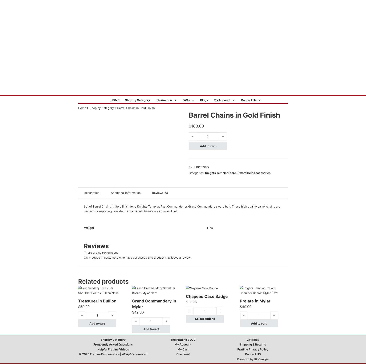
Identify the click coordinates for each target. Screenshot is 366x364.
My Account (222, 100)
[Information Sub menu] (175, 100)
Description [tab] (92, 193)
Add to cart (208, 146)
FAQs (186, 100)
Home (82, 108)
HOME (115, 100)
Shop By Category (113, 340)
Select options (205, 319)
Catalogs (253, 340)
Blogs (204, 100)
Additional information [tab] (126, 193)
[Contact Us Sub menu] (259, 100)
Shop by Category (137, 100)
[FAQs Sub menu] (193, 100)
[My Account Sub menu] (233, 100)
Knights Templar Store (220, 173)
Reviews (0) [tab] (160, 193)
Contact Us (248, 100)
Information (164, 100)
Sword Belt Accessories (254, 173)
